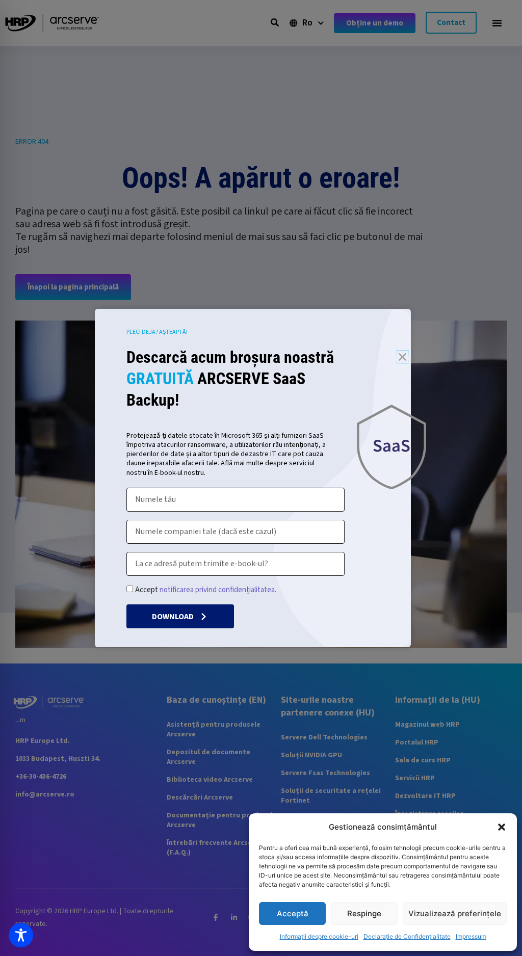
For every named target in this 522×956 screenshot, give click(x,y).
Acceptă (292, 913)
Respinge (364, 913)
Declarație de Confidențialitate (407, 936)
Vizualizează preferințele (454, 913)
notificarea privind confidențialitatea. (218, 590)
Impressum (471, 936)
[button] (502, 827)
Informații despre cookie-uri (319, 936)
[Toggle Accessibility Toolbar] (21, 935)
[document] (261, 478)
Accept (205, 590)
